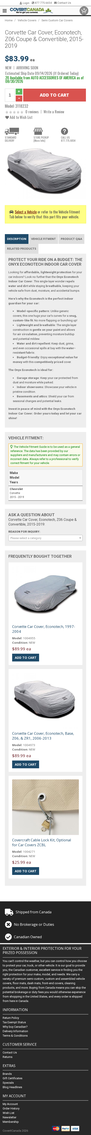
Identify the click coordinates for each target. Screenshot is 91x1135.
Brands (7, 1073)
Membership (11, 1121)
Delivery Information (15, 1031)
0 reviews (32, 111)
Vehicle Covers (27, 20)
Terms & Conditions (15, 1035)
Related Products (21, 249)
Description (16, 239)
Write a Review (54, 111)
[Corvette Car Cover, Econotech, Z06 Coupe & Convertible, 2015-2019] (45, 172)
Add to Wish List (20, 117)
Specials (8, 1082)
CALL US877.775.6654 (68, 139)
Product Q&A (71, 239)
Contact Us (64, 2)
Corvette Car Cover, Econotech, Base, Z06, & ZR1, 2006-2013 (43, 736)
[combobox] (45, 538)
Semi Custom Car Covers (57, 20)
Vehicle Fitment (43, 239)
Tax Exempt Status (14, 1022)
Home (9, 20)
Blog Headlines (12, 1087)
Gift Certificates (12, 1078)
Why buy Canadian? (15, 1026)
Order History (11, 1108)
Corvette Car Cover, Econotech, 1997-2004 (43, 629)
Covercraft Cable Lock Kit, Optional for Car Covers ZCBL (41, 842)
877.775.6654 (43, 2)
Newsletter (9, 1117)
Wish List (8, 1113)
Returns (7, 1057)
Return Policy (11, 1018)
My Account (10, 1104)
